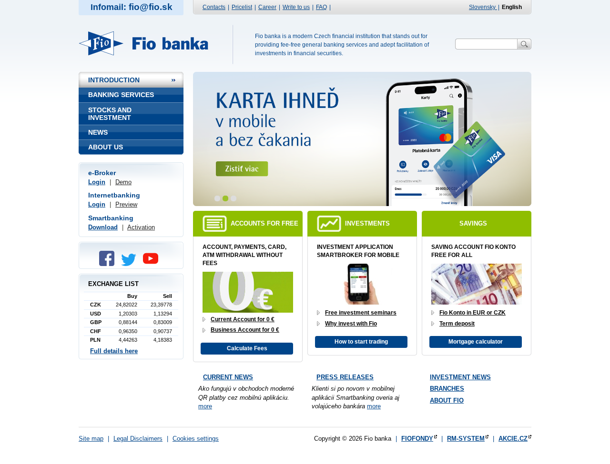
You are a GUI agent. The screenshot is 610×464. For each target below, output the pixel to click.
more (205, 406)
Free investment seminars (360, 312)
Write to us (296, 7)
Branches (447, 388)
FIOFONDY (417, 438)
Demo (123, 182)
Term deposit (457, 323)
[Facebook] (109, 263)
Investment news (460, 377)
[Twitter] (131, 263)
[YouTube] (153, 263)
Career (267, 7)
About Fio (447, 400)
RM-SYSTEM (466, 438)
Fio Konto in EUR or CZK (472, 312)
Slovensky (483, 7)
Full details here (114, 351)
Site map (91, 438)
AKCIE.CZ (513, 438)
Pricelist (242, 7)
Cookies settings (196, 438)
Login (96, 182)
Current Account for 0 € (242, 319)
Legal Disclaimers (138, 438)
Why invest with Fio (351, 323)
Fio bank (148, 43)
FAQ (321, 7)
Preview (126, 204)
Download (103, 227)
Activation (141, 227)
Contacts (214, 7)
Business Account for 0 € (245, 329)
